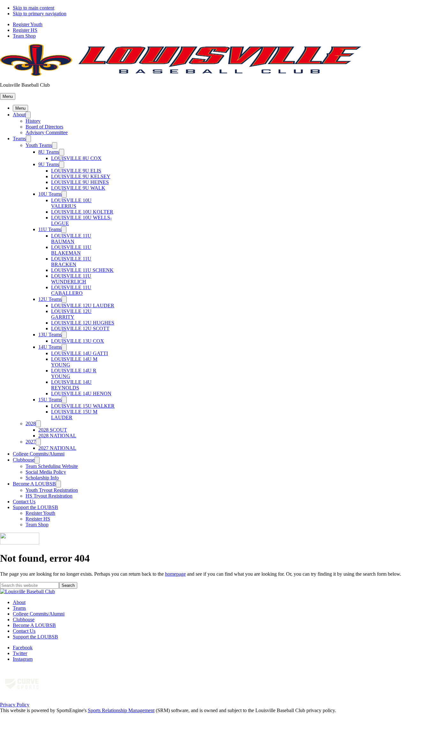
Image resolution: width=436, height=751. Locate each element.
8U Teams (48, 152)
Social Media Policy (46, 472)
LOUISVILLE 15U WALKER (83, 406)
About (19, 114)
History (33, 121)
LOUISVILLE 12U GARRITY (71, 314)
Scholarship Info (42, 477)
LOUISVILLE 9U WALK (78, 188)
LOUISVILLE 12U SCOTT (80, 328)
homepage (175, 574)
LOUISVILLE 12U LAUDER (82, 305)
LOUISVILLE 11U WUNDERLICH (71, 278)
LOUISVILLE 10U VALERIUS (71, 203)
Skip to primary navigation (39, 13)
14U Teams (50, 347)
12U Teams (50, 299)
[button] (7, 96)
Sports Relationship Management (121, 710)
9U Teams (48, 164)
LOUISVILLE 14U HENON (81, 393)
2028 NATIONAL (57, 435)
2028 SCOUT (52, 430)
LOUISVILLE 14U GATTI (79, 353)
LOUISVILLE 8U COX (76, 158)
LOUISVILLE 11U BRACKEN (71, 261)
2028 (31, 423)
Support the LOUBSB (35, 507)
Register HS (25, 30)
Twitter (20, 653)
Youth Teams (39, 145)
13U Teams (50, 334)
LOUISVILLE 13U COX (77, 341)
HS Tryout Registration (49, 496)
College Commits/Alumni (38, 453)
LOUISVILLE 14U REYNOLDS (71, 384)
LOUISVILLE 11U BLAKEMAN (71, 250)
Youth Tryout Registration (52, 490)
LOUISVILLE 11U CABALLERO (71, 290)
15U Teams (50, 399)
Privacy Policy (14, 704)
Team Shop (24, 36)
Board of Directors (44, 126)
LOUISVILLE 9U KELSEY (80, 176)
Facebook (23, 647)
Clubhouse (23, 460)
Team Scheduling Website (52, 466)
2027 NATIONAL (57, 448)
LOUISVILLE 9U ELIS (76, 170)
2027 (31, 441)
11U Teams (49, 229)
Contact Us (24, 501)
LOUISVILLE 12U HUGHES (82, 322)
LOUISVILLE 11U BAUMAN (71, 238)
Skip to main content (33, 8)
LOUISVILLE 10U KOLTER (82, 212)
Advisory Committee (47, 132)
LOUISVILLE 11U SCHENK (82, 270)
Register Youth (27, 24)
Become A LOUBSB (34, 483)
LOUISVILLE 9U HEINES (80, 182)
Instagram (23, 659)
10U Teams (50, 194)
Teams (19, 138)
